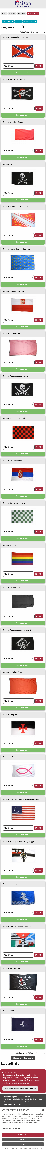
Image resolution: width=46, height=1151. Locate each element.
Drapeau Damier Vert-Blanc (14, 503)
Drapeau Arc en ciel (10, 545)
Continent (6, 21)
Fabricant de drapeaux (12, 1105)
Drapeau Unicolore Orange (13, 672)
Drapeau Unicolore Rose (12, 333)
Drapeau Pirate (9, 164)
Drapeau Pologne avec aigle (13, 291)
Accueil (3, 13)
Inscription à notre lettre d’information (20, 1089)
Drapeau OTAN (9, 1011)
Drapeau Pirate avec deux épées (15, 376)
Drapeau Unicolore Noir (12, 588)
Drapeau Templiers (10, 715)
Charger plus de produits (23, 1058)
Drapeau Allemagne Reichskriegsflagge (18, 842)
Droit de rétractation (33, 1099)
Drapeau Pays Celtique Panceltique (17, 926)
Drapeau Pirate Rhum (11, 969)
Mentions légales (10, 1097)
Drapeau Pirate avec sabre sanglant (17, 630)
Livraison (29, 1097)
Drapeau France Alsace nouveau (15, 206)
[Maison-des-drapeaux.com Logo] (23, 4)
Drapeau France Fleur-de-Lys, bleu (16, 249)
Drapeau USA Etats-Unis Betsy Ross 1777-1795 (21, 799)
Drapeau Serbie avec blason (14, 461)
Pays (17, 21)
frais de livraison (31, 32)
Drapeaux (12, 13)
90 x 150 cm (22, 13)
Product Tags (28, 21)
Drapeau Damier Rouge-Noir (14, 418)
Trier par (3, 27)
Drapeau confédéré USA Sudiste (15, 37)
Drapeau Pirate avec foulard (14, 79)
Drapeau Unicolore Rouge (13, 122)
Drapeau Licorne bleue (11, 884)
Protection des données (34, 1102)
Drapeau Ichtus (9, 757)
